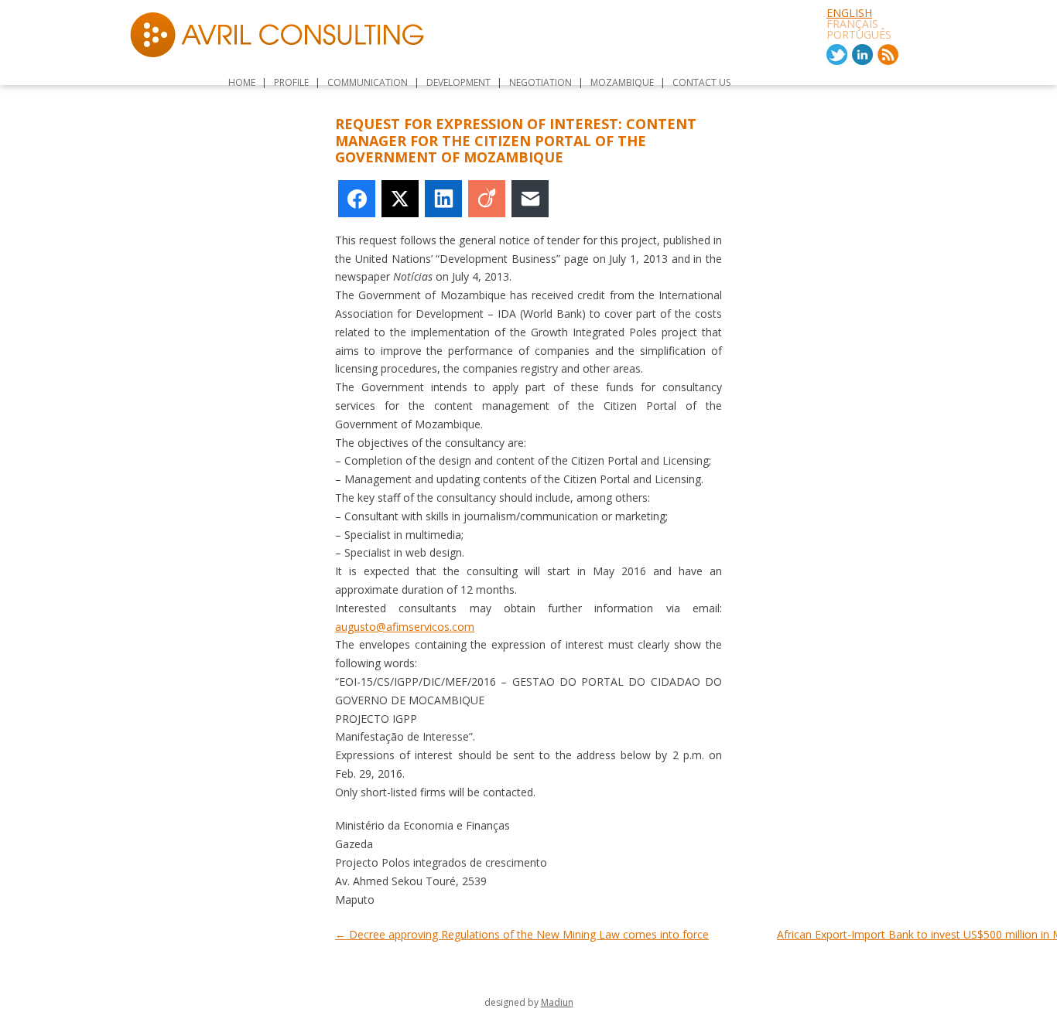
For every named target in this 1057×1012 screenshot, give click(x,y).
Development (458, 82)
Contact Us (701, 82)
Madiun (557, 1002)
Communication (367, 82)
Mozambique (622, 82)
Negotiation (540, 82)
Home (241, 82)
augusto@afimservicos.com (404, 626)
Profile (291, 82)
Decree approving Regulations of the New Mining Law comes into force (522, 934)
